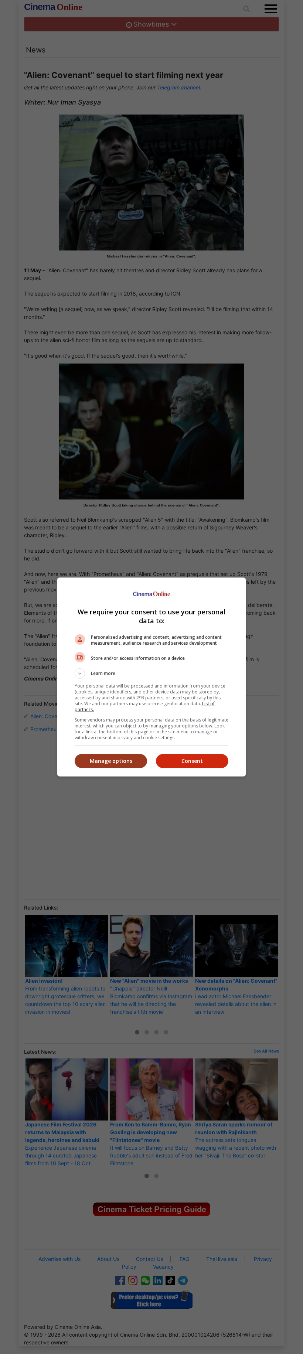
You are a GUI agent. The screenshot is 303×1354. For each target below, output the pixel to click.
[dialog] (151, 677)
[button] (151, 673)
